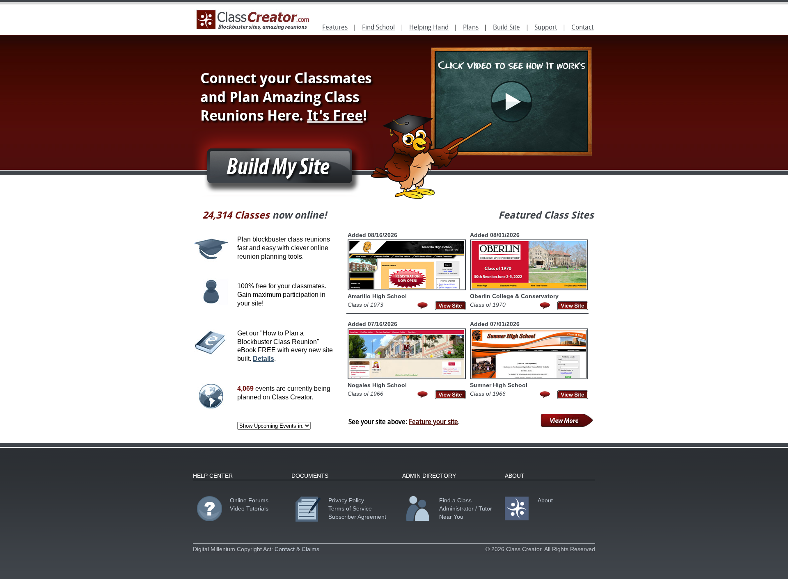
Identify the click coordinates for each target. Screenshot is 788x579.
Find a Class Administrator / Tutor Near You (465, 508)
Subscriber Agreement (357, 516)
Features (335, 28)
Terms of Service (350, 508)
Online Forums (249, 500)
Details (263, 358)
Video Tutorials (249, 508)
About (545, 500)
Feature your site (433, 422)
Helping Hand (429, 28)
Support (545, 28)
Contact (582, 28)
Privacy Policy (346, 500)
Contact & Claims (297, 549)
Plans (471, 28)
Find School (378, 28)
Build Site (506, 28)
